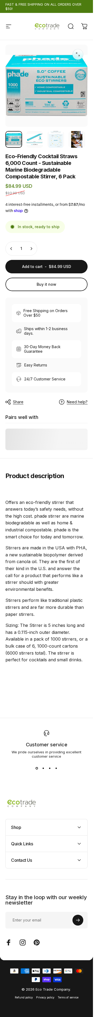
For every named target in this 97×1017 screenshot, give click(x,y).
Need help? (77, 402)
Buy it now (46, 284)
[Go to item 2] (34, 139)
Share (18, 402)
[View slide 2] (43, 768)
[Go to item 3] (55, 139)
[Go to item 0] (13, 139)
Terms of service (68, 997)
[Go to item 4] (76, 139)
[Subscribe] (77, 920)
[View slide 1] (37, 768)
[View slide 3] (50, 768)
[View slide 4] (56, 768)
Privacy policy (45, 997)
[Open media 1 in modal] (77, 54)
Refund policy (24, 997)
